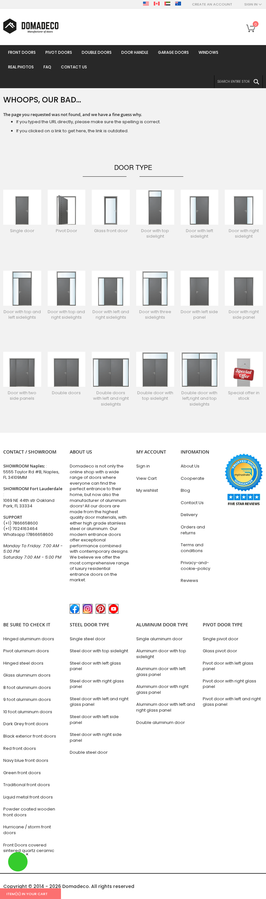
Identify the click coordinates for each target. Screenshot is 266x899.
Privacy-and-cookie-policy (195, 566)
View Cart (146, 478)
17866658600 (39, 534)
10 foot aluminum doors (27, 712)
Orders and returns (193, 530)
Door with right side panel (244, 315)
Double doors (66, 393)
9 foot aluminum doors (27, 699)
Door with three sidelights (155, 315)
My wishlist (147, 490)
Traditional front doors (26, 785)
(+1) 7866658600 (20, 523)
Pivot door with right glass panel (229, 684)
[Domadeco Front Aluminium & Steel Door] (30, 26)
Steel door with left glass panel (95, 666)
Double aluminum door (160, 722)
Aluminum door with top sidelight (161, 654)
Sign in (143, 466)
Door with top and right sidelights (66, 315)
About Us (190, 466)
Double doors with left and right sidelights (111, 398)
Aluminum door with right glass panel (162, 689)
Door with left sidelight (199, 234)
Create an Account (212, 4)
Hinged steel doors (23, 663)
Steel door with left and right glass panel (99, 702)
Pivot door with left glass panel (228, 666)
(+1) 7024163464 (20, 529)
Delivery (189, 515)
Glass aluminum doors (27, 675)
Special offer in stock (244, 396)
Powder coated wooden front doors (29, 812)
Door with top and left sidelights (22, 315)
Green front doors (22, 773)
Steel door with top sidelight (99, 651)
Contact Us (192, 503)
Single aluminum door (159, 639)
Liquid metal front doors (28, 797)
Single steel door (87, 639)
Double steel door (89, 752)
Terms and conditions (192, 548)
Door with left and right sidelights (110, 315)
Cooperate (192, 478)
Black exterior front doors (29, 736)
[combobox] (238, 81)
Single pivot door (220, 639)
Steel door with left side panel (94, 720)
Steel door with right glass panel (97, 684)
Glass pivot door (220, 651)
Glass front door (111, 231)
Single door (22, 231)
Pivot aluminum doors (26, 651)
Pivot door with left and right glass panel (232, 702)
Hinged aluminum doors (28, 639)
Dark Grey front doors (25, 724)
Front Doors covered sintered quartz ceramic (28, 848)
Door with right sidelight (244, 234)
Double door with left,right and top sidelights (199, 398)
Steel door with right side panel (96, 737)
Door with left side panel (199, 315)
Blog (185, 490)
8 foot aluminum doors (27, 687)
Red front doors (19, 748)
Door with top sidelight (155, 234)
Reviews (189, 580)
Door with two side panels (22, 396)
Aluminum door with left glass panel (161, 672)
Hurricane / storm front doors (27, 830)
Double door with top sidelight (155, 396)
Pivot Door (66, 231)
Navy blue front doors (25, 760)
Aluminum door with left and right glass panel (165, 707)
